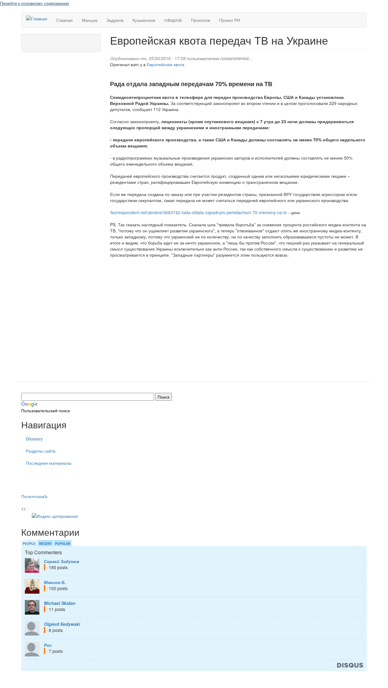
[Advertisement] (238, 318)
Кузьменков (143, 20)
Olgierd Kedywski (62, 624)
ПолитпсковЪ (34, 496)
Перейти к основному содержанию (34, 3)
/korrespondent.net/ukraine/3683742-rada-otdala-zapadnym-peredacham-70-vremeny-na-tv (198, 212)
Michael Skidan (59, 603)
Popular (62, 543)
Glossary (34, 439)
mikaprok (173, 20)
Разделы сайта (40, 451)
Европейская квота (165, 64)
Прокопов (200, 20)
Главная (64, 20)
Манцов (89, 20)
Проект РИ (229, 20)
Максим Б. (55, 582)
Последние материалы (49, 463)
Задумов (114, 20)
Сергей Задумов (61, 561)
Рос (48, 645)
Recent (45, 543)
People (29, 543)
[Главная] (39, 18)
